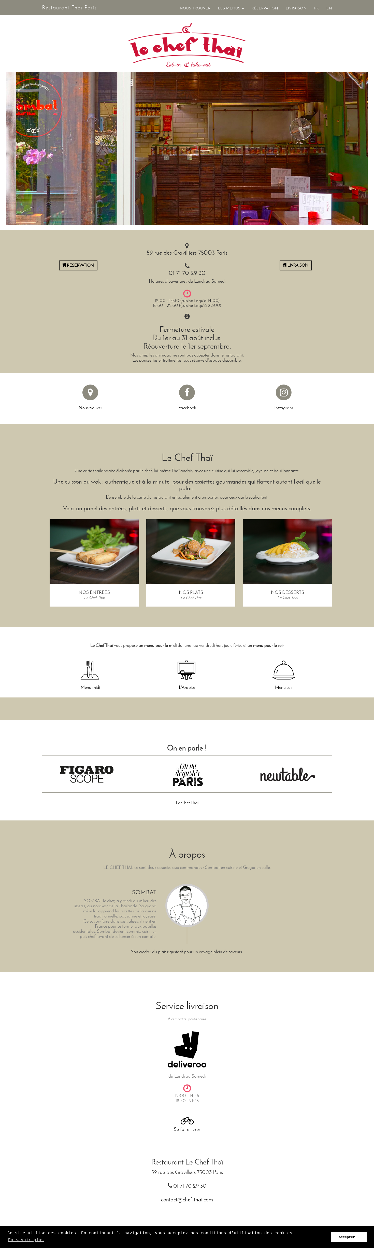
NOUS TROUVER (195, 8)
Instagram (283, 407)
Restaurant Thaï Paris (69, 7)
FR (316, 8)
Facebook (187, 407)
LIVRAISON (296, 8)
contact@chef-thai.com (187, 1199)
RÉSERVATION (265, 8)
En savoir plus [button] (26, 1240)
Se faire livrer (187, 1129)
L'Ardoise (187, 687)
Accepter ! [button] (349, 1237)
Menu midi (90, 687)
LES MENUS (229, 8)
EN (329, 8)
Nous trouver (90, 407)
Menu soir (284, 687)
